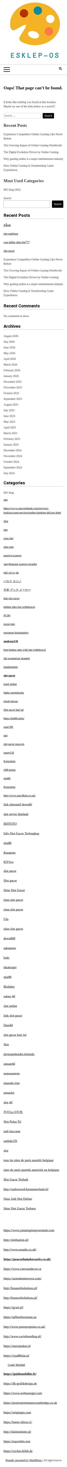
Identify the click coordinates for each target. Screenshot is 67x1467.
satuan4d (9, 1064)
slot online (10, 1006)
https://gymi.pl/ (13, 1307)
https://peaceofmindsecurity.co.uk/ (27, 1259)
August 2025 (11, 404)
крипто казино (12, 555)
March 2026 (10, 364)
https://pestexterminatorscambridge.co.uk (30, 1402)
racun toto (9, 624)
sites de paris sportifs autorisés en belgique (31, 1170)
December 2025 (13, 381)
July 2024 (9, 473)
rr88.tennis (10, 769)
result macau (11, 701)
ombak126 (10, 1141)
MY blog (9, 189)
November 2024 (13, 456)
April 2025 (10, 427)
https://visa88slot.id (16, 1355)
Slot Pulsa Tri (12, 1121)
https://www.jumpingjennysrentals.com (29, 1230)
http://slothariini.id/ (16, 1240)
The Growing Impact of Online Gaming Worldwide (33, 145)
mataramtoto (12, 1073)
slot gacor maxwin (14, 744)
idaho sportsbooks (14, 692)
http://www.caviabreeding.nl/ (22, 1336)
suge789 (8, 726)
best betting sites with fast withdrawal (25, 649)
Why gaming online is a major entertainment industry (33, 158)
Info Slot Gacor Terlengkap (21, 833)
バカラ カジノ (12, 581)
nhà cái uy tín (11, 572)
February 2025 (12, 438)
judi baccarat (12, 1131)
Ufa (6, 919)
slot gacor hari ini (15, 1035)
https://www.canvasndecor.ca (22, 1269)
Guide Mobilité (16, 1364)
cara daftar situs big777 (17, 242)
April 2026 (10, 358)
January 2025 (11, 444)
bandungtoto (11, 666)
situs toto (9, 546)
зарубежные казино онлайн (20, 564)
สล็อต (7, 225)
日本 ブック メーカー (17, 589)
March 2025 (10, 433)
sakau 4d (9, 996)
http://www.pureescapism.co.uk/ (24, 1326)
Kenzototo (9, 761)
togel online (10, 684)
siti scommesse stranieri (17, 658)
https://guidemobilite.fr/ (20, 1374)
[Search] (60, 68)
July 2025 (9, 410)
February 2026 (12, 370)
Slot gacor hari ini (14, 709)
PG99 (7, 615)
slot (6, 499)
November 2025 (13, 387)
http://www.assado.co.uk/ (20, 1249)
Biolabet (9, 986)
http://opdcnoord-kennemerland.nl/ (26, 1189)
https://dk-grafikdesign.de (20, 1383)
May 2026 (9, 353)
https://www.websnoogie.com (23, 1393)
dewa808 (9, 938)
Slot (6, 521)
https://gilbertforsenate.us (20, 1317)
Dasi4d (8, 1025)
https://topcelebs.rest (17, 1441)
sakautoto (10, 948)
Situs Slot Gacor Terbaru (20, 1208)
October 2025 (11, 393)
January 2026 (11, 376)
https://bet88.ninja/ (14, 718)
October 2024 (11, 461)
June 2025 (9, 416)
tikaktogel (10, 967)
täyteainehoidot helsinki (19, 1054)
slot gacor (9, 250)
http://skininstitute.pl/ (17, 1431)
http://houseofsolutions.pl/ (20, 1288)
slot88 (7, 778)
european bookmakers (16, 632)
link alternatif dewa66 (18, 804)
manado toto (12, 1083)
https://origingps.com (17, 1412)
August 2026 (11, 336)
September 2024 (13, 467)
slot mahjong (11, 233)
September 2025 (13, 398)
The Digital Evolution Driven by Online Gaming (31, 152)
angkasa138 (11, 641)
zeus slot (8, 538)
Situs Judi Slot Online (18, 1199)
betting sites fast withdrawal (19, 606)
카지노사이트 (13, 1112)
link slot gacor (11, 598)
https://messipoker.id (17, 1346)
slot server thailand (16, 814)
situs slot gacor (13, 900)
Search (7, 198)
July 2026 (9, 341)
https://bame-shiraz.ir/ (18, 1422)
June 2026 (9, 347)
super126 (9, 752)
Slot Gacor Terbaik (16, 1179)
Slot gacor (10, 880)
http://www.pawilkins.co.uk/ (20, 795)
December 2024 (13, 450)
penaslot (9, 1092)
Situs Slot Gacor (14, 890)
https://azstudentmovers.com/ (22, 1278)
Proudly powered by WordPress (24, 1460)
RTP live (8, 862)
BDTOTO (10, 823)
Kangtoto (10, 852)
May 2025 (9, 421)
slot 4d (8, 1102)
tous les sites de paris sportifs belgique (29, 1160)
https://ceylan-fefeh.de (18, 1451)
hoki (6, 957)
